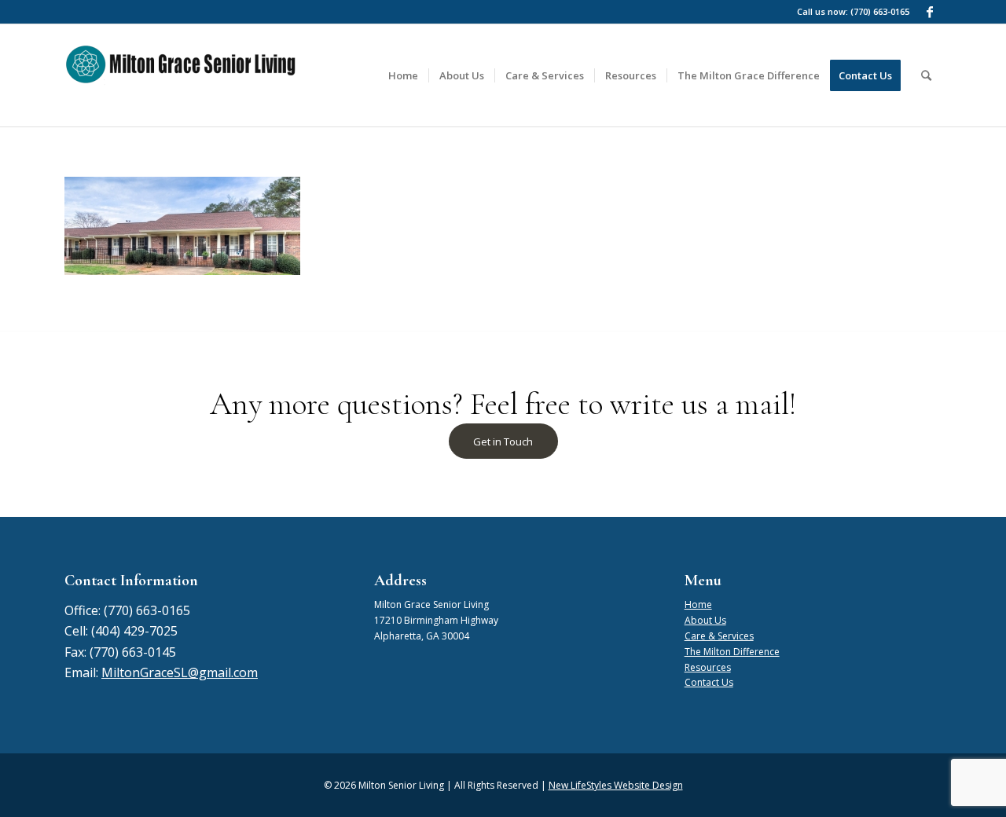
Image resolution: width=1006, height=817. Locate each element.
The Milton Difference (732, 651)
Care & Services (719, 636)
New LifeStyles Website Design (616, 785)
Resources (708, 667)
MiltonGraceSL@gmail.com (179, 672)
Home (698, 604)
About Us (705, 620)
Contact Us (709, 682)
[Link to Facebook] (930, 12)
